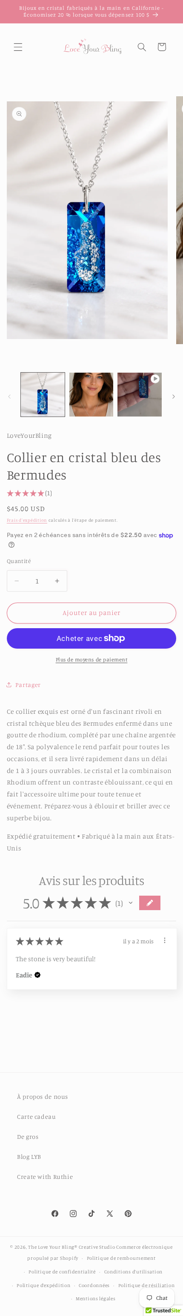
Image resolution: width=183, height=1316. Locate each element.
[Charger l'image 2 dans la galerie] (91, 395)
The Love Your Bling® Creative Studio (71, 1247)
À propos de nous (42, 1096)
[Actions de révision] (165, 940)
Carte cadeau (36, 1116)
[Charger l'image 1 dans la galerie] (43, 395)
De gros (27, 1136)
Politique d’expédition (43, 1285)
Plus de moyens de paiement (92, 659)
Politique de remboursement (121, 1258)
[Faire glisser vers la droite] (173, 396)
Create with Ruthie (45, 1176)
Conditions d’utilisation (133, 1272)
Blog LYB (29, 1156)
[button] (18, 47)
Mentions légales (96, 1299)
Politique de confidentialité (62, 1272)
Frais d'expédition (27, 520)
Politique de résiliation (146, 1285)
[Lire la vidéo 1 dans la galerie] (139, 395)
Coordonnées (94, 1285)
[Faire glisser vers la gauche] (9, 396)
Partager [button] (28, 684)
